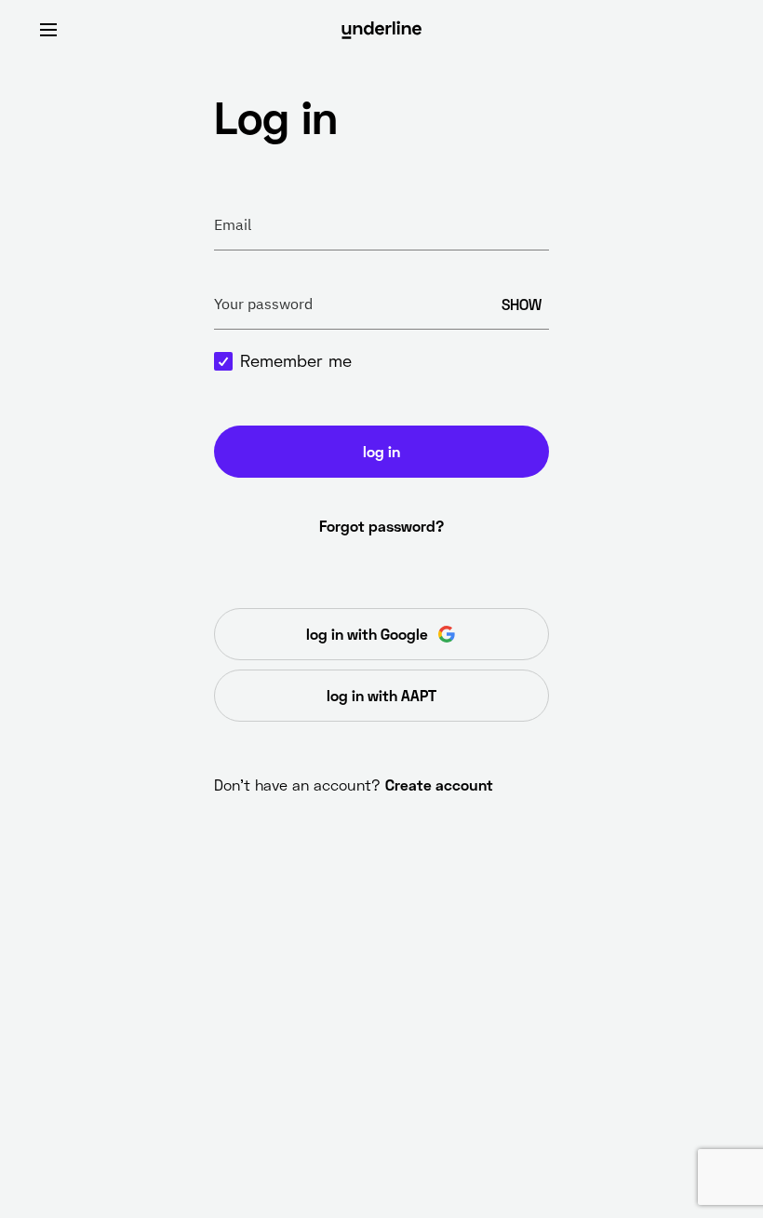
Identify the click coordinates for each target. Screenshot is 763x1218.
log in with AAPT (381, 695)
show (522, 304)
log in (381, 451)
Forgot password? (381, 526)
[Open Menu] (48, 30)
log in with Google (367, 634)
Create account (439, 784)
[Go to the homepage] (381, 29)
